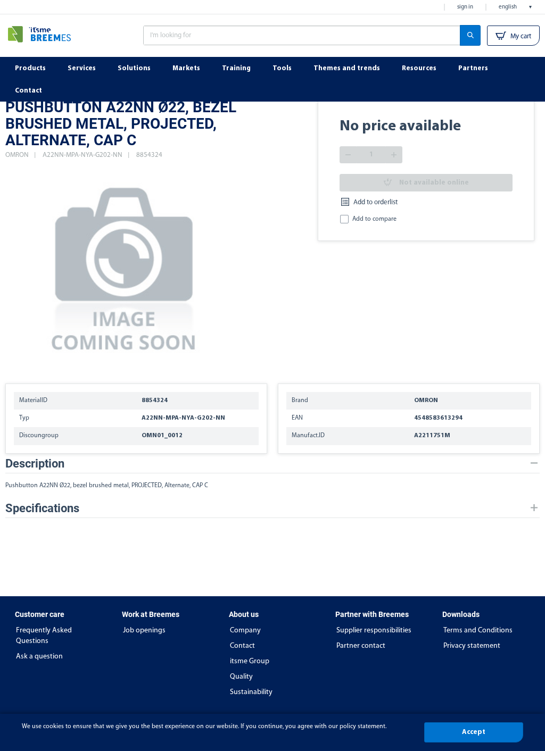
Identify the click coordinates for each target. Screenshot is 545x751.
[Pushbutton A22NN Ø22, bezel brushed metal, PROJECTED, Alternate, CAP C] (124, 266)
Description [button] (34, 463)
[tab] (272, 463)
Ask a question (39, 657)
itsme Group (249, 661)
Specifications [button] (42, 508)
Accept (473, 732)
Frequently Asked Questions (44, 636)
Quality (241, 677)
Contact (242, 646)
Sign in (465, 7)
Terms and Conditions (478, 631)
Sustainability (251, 692)
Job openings (144, 631)
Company (245, 631)
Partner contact (360, 646)
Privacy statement (471, 646)
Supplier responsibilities (373, 631)
